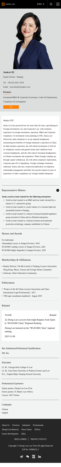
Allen (23, 434)
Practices (15, 425)
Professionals (38, 425)
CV (11, 107)
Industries (26, 425)
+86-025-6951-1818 (16, 83)
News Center (26, 429)
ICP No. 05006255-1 (30, 449)
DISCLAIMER (20, 439)
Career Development (10, 434)
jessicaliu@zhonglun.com (20, 87)
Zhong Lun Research (10, 429)
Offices (37, 429)
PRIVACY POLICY (39, 439)
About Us (6, 425)
